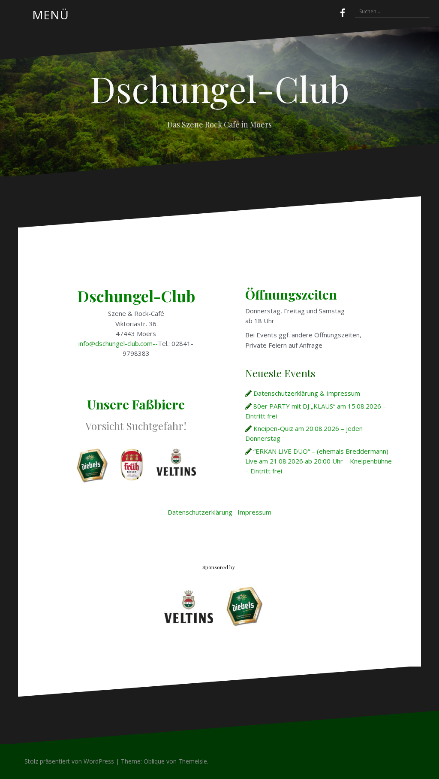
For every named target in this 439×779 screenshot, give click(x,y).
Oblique (154, 761)
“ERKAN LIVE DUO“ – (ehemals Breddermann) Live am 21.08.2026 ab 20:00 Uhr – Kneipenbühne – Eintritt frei (318, 461)
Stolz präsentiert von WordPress (69, 761)
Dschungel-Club (219, 88)
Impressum (254, 512)
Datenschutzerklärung (200, 512)
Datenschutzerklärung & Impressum (306, 393)
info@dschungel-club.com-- (118, 343)
